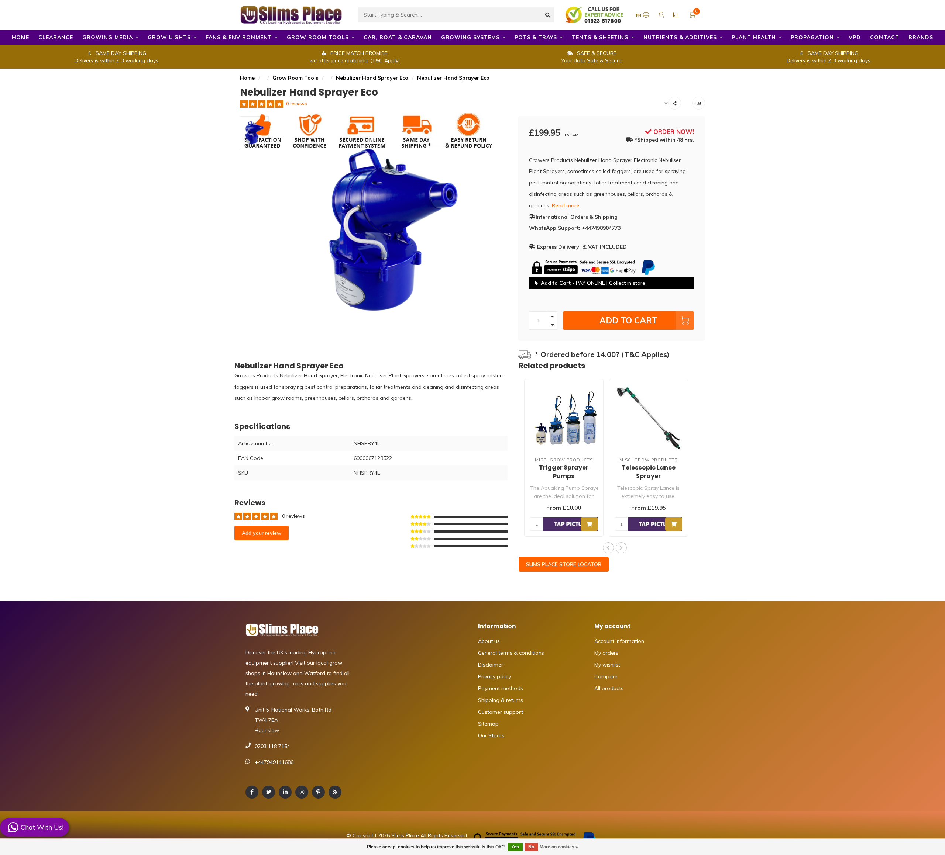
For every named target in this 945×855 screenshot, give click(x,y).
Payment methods (500, 688)
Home (20, 37)
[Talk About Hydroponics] (595, 14)
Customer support (500, 712)
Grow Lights (169, 37)
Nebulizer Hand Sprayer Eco (372, 78)
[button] (608, 547)
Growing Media (107, 37)
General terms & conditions (511, 653)
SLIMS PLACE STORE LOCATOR (563, 564)
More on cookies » (559, 846)
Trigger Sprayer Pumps (563, 471)
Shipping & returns (500, 700)
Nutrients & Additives (680, 37)
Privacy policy (494, 676)
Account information (619, 641)
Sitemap (488, 723)
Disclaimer (490, 664)
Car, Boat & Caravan (398, 37)
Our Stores (491, 735)
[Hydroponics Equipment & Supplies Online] (291, 14)
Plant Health (754, 37)
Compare (606, 676)
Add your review (261, 533)
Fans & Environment (239, 37)
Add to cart (628, 320)
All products (608, 688)
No (531, 846)
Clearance (55, 37)
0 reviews (296, 104)
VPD (855, 37)
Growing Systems (470, 37)
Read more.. (566, 205)
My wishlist (607, 664)
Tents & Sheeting (600, 37)
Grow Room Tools (318, 37)
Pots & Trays (536, 37)
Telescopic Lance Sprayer (649, 471)
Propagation (812, 37)
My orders (606, 653)
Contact (884, 37)
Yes (515, 846)
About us (489, 641)
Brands (920, 37)
